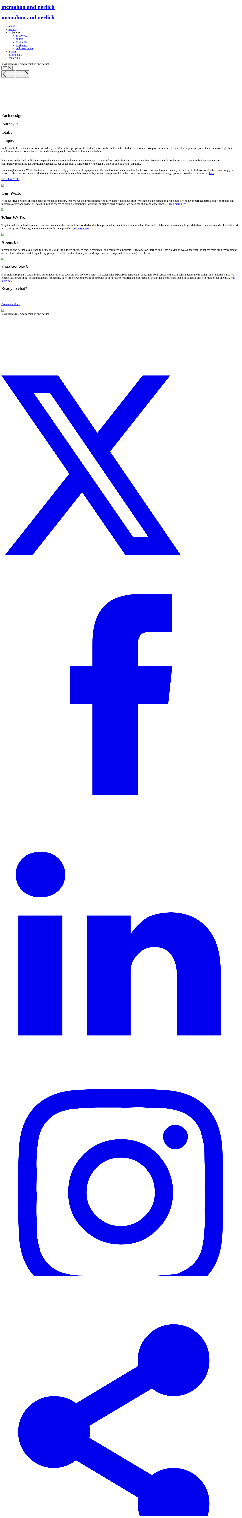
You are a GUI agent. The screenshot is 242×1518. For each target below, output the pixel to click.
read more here (177, 203)
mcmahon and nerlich (28, 7)
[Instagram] (121, 1274)
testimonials (15, 54)
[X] (121, 554)
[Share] (121, 1514)
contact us (14, 57)
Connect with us (10, 304)
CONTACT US (10, 179)
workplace (21, 45)
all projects (22, 35)
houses (19, 38)
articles (12, 51)
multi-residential (24, 48)
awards (12, 29)
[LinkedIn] (121, 1034)
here (211, 173)
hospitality (21, 41)
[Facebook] (121, 794)
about (12, 25)
